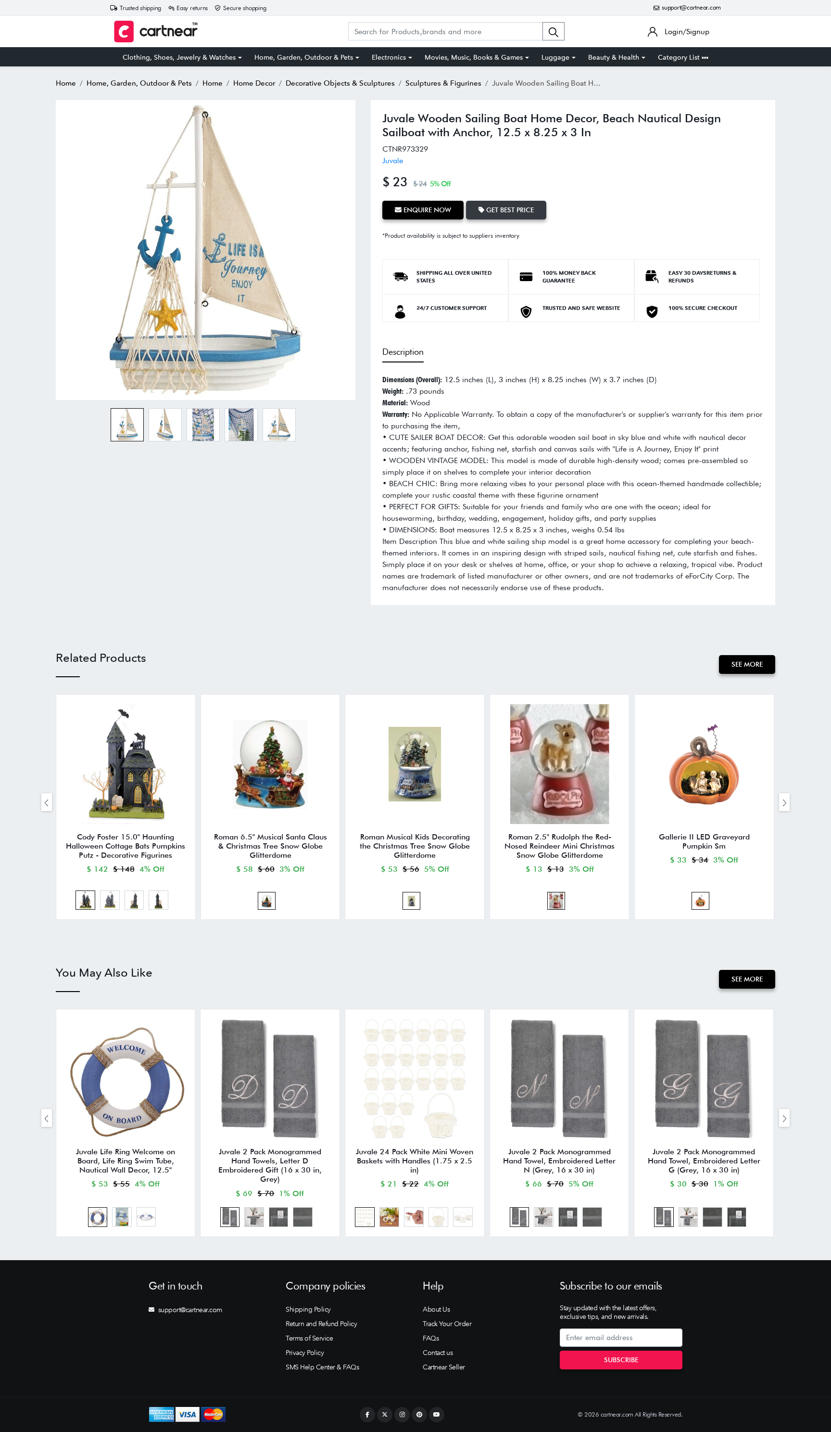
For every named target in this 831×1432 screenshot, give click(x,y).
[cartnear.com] (155, 31)
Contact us (438, 1352)
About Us (436, 1309)
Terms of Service (309, 1338)
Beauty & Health (613, 57)
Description (403, 352)
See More (747, 664)
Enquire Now (426, 210)
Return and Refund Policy (321, 1323)
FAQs (431, 1338)
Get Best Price (509, 210)
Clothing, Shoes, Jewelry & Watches (179, 57)
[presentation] (46, 802)
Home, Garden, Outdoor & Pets (303, 57)
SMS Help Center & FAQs (322, 1367)
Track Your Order (447, 1323)
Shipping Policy (308, 1309)
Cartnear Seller (444, 1367)
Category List (680, 57)
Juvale (392, 160)
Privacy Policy (305, 1352)
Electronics (389, 57)
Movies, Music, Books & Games (474, 57)
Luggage (555, 57)
